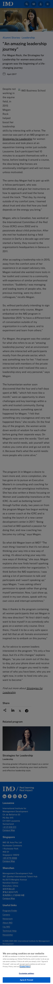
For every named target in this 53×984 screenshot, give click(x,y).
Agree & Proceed (26, 980)
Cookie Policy (25, 966)
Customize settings (26, 973)
